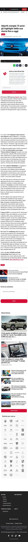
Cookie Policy (18, 523)
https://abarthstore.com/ (17, 259)
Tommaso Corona (7, 36)
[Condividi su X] (20, 65)
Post (14, 301)
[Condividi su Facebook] (17, 65)
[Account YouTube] (19, 536)
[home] (1, 12)
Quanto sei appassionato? (11, 12)
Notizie (3, 34)
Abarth (17, 97)
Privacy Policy (10, 523)
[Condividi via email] (23, 65)
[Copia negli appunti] (26, 65)
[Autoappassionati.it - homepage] (14, 9)
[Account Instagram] (12, 536)
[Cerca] (26, 12)
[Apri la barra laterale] (2, 9)
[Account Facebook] (9, 536)
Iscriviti (14, 92)
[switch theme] (4, 9)
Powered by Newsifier (14, 539)
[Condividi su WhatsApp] (14, 65)
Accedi (24, 9)
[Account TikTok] (16, 536)
